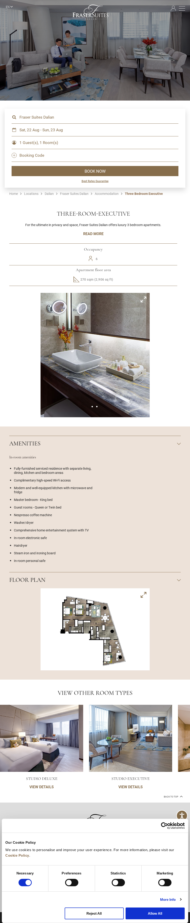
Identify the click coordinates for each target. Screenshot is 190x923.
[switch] (71, 882)
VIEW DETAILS (41, 786)
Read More (93, 233)
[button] (92, 406)
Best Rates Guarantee (95, 181)
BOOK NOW (95, 171)
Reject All (94, 913)
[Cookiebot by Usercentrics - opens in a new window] (164, 825)
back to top (171, 796)
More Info (168, 900)
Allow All (155, 913)
